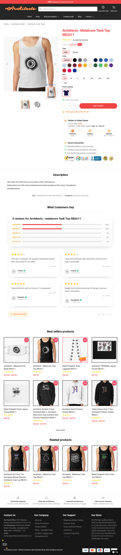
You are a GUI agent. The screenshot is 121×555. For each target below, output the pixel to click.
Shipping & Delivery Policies (73, 520)
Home (6, 24)
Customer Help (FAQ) (71, 533)
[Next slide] (54, 63)
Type (64, 48)
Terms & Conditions (42, 523)
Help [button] (116, 552)
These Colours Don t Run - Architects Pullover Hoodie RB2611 (103, 412)
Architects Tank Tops (36, 24)
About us (38, 520)
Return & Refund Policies (73, 527)
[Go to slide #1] (25, 104)
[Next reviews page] (110, 314)
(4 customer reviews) (80, 40)
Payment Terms (69, 523)
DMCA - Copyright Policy (44, 530)
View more (60, 430)
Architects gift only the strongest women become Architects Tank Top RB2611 (15, 477)
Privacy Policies (40, 527)
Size (64, 74)
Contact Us (68, 530)
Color (64, 56)
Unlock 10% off (5, 544)
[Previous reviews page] (99, 314)
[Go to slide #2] (37, 104)
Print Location (67, 87)
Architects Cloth (18, 24)
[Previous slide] (7, 63)
